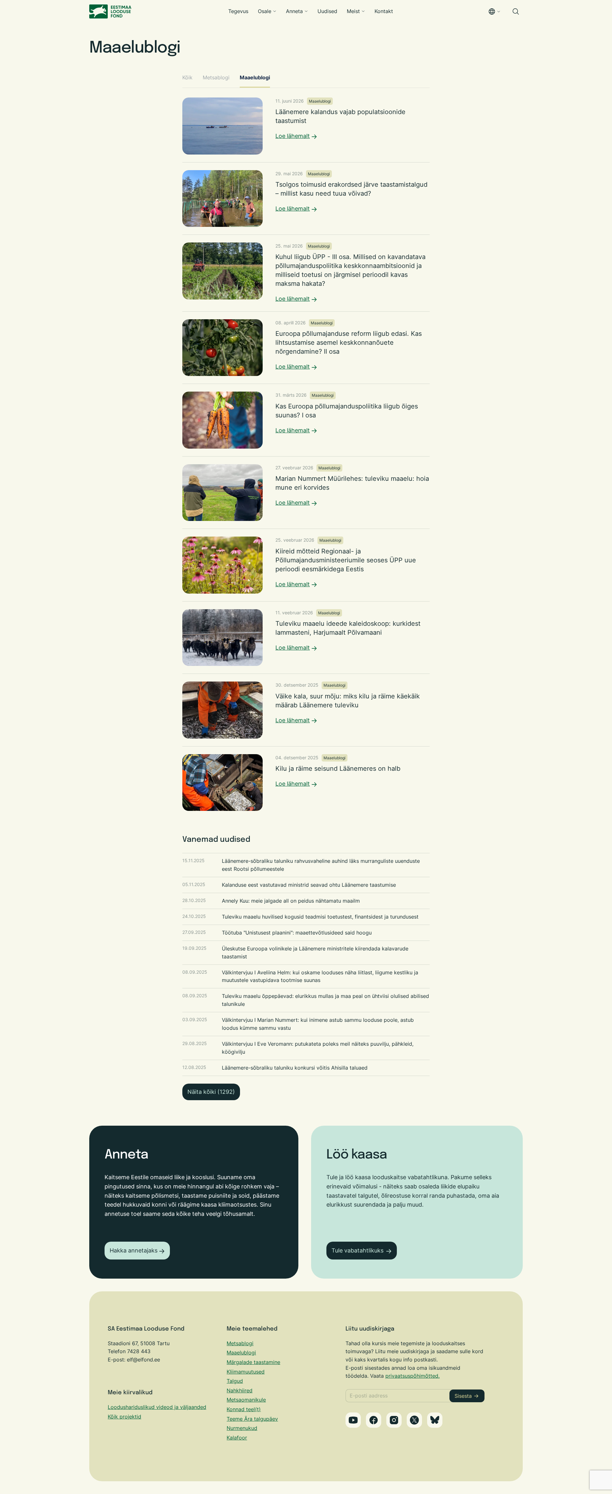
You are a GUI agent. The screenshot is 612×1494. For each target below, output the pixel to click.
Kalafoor (237, 1437)
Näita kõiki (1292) (211, 1091)
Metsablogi (216, 77)
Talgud (235, 1381)
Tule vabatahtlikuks (357, 1250)
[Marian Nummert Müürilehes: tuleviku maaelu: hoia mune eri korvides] (306, 493)
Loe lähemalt (292, 136)
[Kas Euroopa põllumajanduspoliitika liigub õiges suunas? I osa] (306, 420)
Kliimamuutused (246, 1371)
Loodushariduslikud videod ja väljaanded (157, 1407)
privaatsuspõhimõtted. (412, 1376)
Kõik (187, 77)
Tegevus (238, 11)
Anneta (294, 11)
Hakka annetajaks (133, 1250)
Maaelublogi (255, 77)
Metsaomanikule (246, 1400)
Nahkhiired (239, 1390)
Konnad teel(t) (244, 1409)
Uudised (327, 11)
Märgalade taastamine (253, 1362)
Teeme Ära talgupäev (252, 1419)
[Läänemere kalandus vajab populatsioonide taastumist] (306, 126)
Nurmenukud (242, 1428)
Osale (264, 11)
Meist (353, 11)
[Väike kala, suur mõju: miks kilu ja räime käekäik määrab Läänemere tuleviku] (306, 710)
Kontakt (384, 11)
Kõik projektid (124, 1416)
